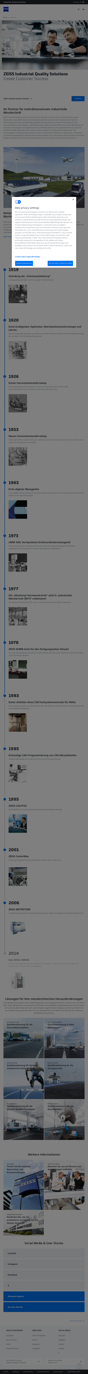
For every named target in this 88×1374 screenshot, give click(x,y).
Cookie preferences (24, 263)
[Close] (73, 199)
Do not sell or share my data (60, 263)
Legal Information (33, 257)
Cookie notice (20, 257)
